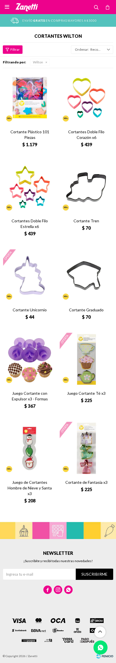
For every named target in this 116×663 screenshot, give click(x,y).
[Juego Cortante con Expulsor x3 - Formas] (30, 359)
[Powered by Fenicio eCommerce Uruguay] (104, 656)
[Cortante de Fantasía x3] (86, 448)
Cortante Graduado (86, 309)
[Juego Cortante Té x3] (86, 359)
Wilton (38, 62)
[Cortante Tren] (86, 187)
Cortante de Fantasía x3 (86, 482)
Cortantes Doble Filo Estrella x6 (30, 223)
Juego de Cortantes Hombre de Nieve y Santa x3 (30, 488)
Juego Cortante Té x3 (86, 393)
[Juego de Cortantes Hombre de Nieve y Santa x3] (30, 448)
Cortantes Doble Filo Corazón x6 (86, 134)
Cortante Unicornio (30, 309)
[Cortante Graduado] (86, 276)
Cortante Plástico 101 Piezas (29, 134)
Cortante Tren (86, 220)
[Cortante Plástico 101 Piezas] (30, 98)
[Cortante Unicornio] (30, 276)
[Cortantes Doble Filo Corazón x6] (86, 98)
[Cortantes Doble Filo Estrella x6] (30, 187)
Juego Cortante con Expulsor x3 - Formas (30, 396)
